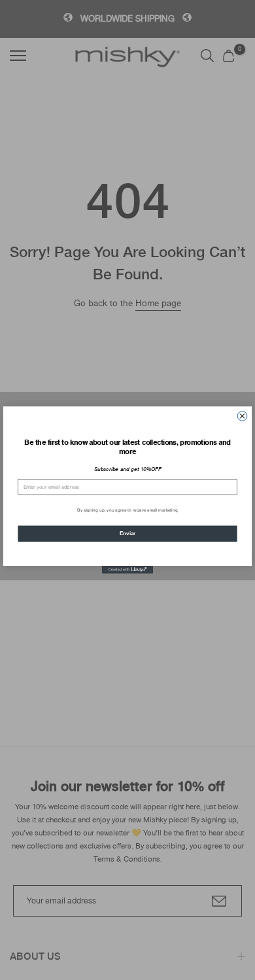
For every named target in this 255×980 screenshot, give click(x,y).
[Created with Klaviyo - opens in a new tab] (127, 570)
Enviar (127, 533)
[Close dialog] (242, 416)
